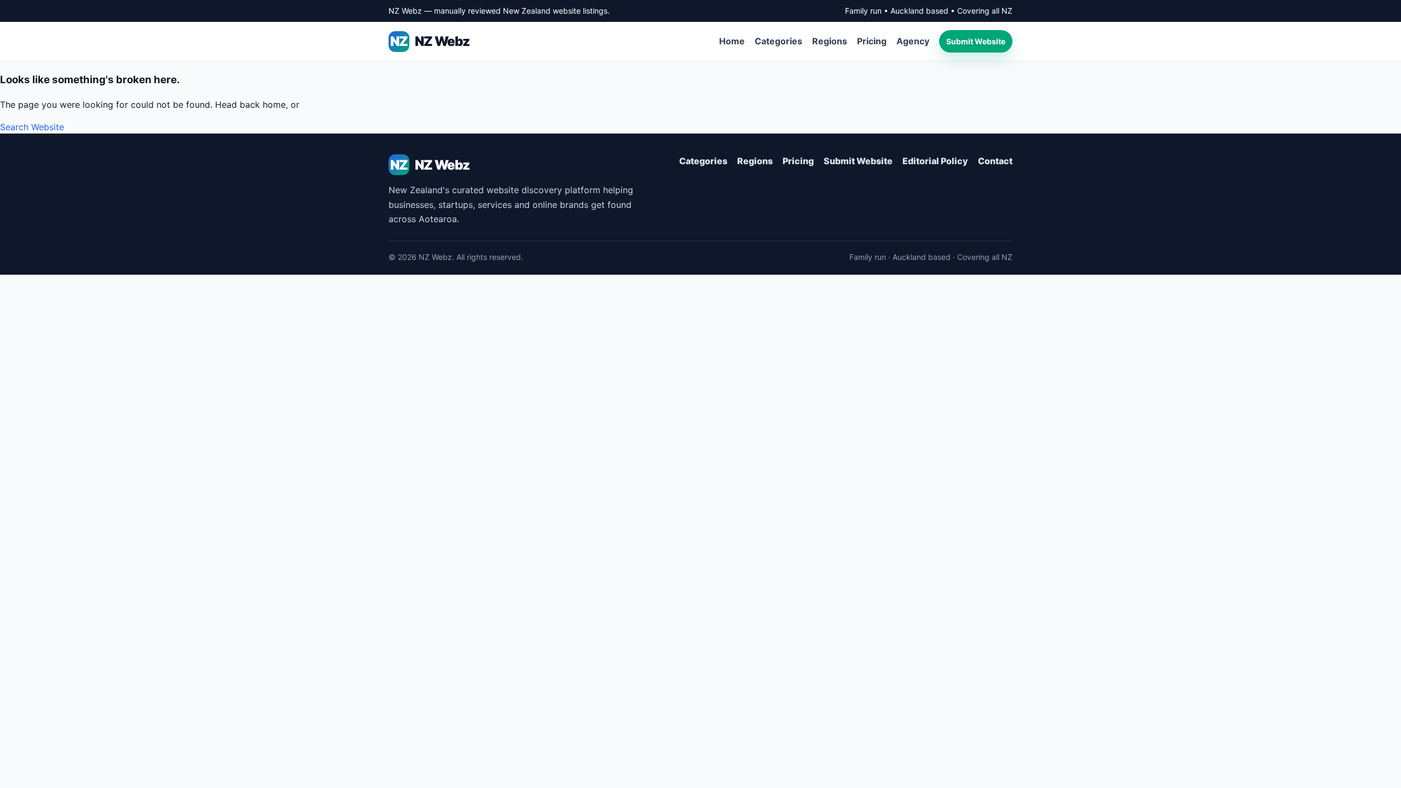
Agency (912, 41)
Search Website (32, 126)
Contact (995, 160)
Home (732, 41)
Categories (778, 41)
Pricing (872, 41)
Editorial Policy (935, 160)
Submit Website (975, 41)
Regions (829, 41)
